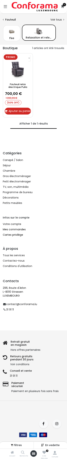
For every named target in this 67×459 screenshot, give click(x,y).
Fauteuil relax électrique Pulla (18, 85)
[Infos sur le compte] (55, 452)
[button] (52, 445)
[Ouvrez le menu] (33, 453)
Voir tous (56, 19)
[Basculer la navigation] (5, 6)
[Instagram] (58, 423)
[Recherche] (23, 453)
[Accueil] (12, 453)
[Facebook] (44, 423)
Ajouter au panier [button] (20, 111)
